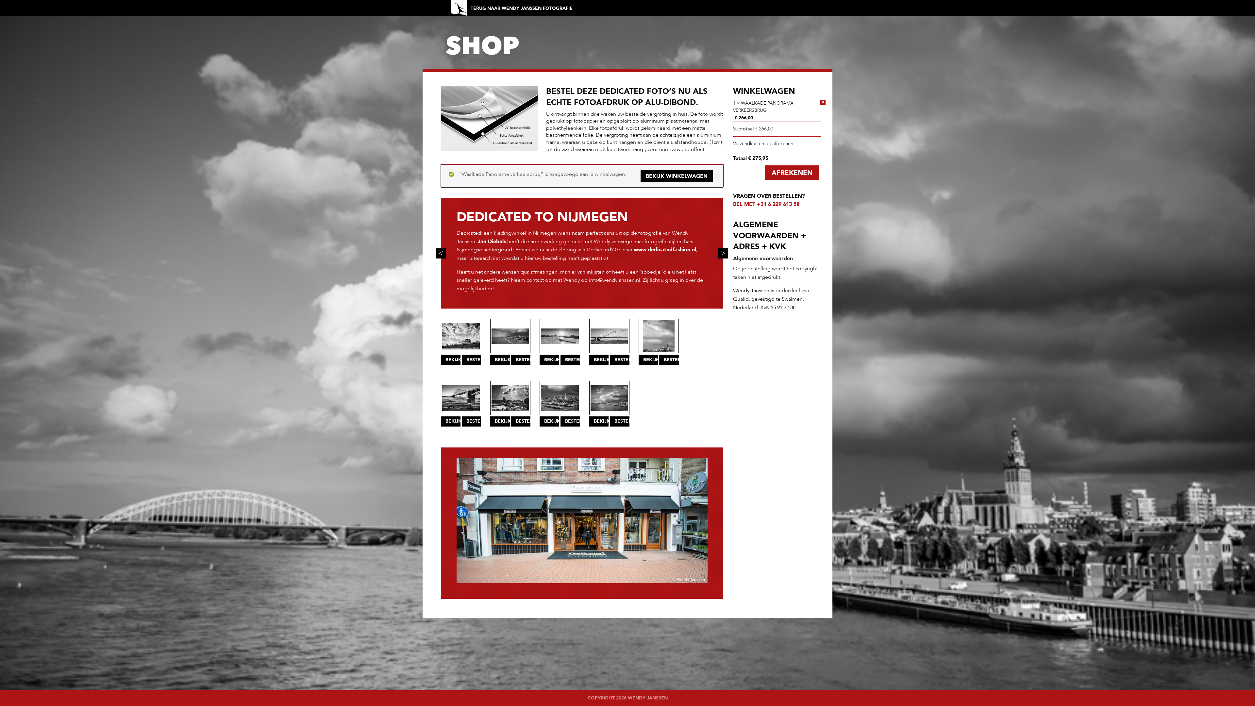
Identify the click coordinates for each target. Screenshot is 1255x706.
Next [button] (723, 253)
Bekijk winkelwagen (677, 176)
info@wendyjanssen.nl (614, 280)
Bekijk (452, 360)
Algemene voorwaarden (763, 258)
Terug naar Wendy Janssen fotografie (522, 8)
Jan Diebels (492, 241)
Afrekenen (792, 172)
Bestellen (473, 360)
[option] (582, 253)
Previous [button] (441, 253)
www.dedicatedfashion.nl (665, 249)
